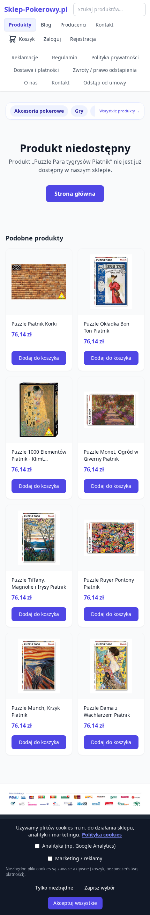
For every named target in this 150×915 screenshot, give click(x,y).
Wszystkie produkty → (119, 110)
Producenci (73, 24)
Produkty (20, 24)
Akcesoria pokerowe (39, 110)
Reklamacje (25, 57)
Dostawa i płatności (36, 70)
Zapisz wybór (99, 887)
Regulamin (64, 57)
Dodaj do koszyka (39, 358)
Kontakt (104, 24)
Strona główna (75, 194)
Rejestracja (83, 39)
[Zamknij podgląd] (82, 14)
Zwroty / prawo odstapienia (105, 70)
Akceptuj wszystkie (75, 903)
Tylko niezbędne (54, 887)
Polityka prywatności (115, 57)
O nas (31, 82)
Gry (79, 110)
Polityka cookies (102, 834)
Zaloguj (52, 39)
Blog (46, 24)
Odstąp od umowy (104, 82)
